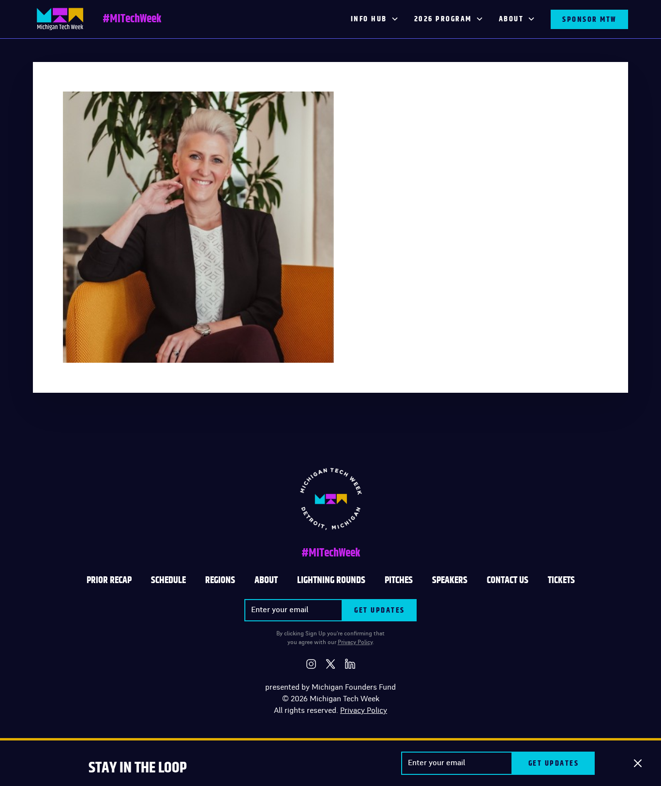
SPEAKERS (449, 580)
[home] (60, 19)
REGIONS (220, 580)
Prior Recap (109, 580)
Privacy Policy (355, 642)
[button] (375, 19)
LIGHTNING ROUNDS (331, 580)
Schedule (168, 580)
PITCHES (399, 580)
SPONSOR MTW (589, 19)
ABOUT (266, 580)
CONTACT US (507, 580)
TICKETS (561, 580)
